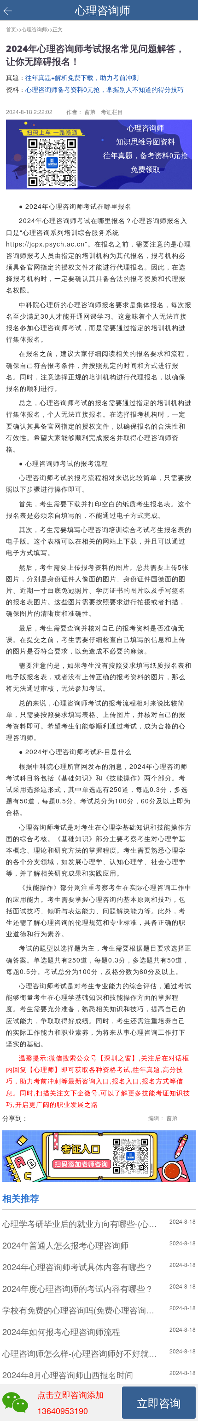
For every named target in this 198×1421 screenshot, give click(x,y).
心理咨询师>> (37, 29)
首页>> (14, 29)
